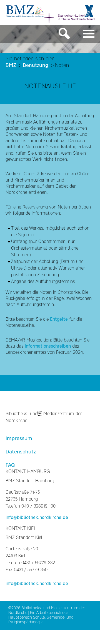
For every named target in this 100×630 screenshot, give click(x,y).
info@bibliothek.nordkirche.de (37, 517)
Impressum (19, 438)
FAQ (10, 464)
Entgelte (59, 319)
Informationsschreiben (48, 346)
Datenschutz (21, 451)
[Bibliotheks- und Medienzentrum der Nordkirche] (25, 10)
